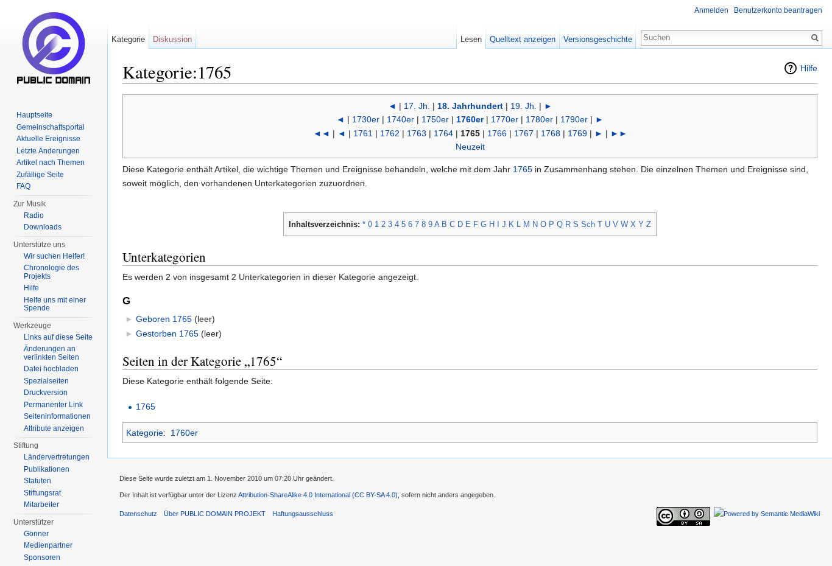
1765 (522, 169)
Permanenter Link (53, 404)
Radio (34, 215)
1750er (435, 119)
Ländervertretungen (57, 457)
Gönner (36, 533)
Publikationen (46, 469)
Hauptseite (34, 115)
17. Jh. (417, 106)
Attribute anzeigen (54, 428)
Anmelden (711, 10)
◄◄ (321, 133)
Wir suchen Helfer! (54, 256)
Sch (588, 224)
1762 (390, 133)
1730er (365, 119)
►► (618, 133)
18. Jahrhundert (470, 106)
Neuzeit (470, 147)
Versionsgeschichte (597, 39)
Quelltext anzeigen (522, 39)
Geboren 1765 (164, 319)
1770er (504, 119)
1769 (577, 133)
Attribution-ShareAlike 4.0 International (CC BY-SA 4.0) (318, 494)
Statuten (37, 481)
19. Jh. (523, 106)
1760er (470, 119)
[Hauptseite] (53, 48)
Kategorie (144, 433)
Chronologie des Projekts (51, 272)
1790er (574, 119)
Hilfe (808, 68)
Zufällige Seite (40, 174)
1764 (443, 133)
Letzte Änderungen (48, 151)
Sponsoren (42, 557)
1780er (539, 119)
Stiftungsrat (42, 493)
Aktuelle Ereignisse (48, 139)
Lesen (471, 39)
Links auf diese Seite (58, 337)
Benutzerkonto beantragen (778, 10)
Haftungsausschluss (302, 513)
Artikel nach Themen (50, 162)
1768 (550, 133)
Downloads (43, 227)
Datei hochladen (51, 369)
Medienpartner (48, 545)
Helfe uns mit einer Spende (55, 304)
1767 (524, 133)
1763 (416, 133)
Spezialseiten (46, 381)
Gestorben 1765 (167, 333)
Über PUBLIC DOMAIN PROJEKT (215, 513)
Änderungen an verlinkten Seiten (51, 353)
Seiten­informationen (57, 416)
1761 (363, 133)
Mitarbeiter (41, 504)
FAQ (23, 186)
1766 (497, 133)
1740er (400, 119)
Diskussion (172, 39)
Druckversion (46, 392)
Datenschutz (138, 513)
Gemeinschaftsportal (50, 127)
